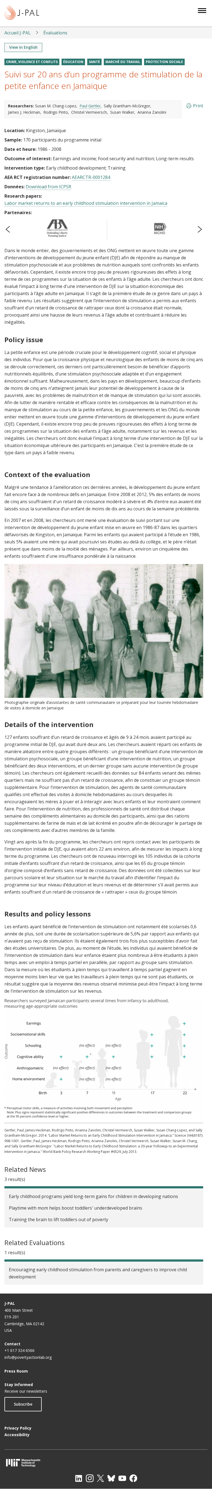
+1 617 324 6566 (19, 1350)
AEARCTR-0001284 (91, 177)
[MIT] (106, 1462)
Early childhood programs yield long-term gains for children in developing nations (93, 1196)
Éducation (73, 61)
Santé (94, 61)
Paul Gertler (90, 105)
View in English (23, 47)
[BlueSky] (111, 1478)
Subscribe (23, 1404)
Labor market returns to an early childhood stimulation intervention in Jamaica (85, 203)
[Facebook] (133, 1478)
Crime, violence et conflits (32, 61)
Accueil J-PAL (17, 33)
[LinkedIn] (79, 1478)
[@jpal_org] (90, 1478)
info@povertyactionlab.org (28, 1357)
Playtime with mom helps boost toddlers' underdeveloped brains (75, 1208)
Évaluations (55, 33)
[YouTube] (122, 1478)
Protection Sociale (164, 61)
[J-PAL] (21, 13)
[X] (100, 1478)
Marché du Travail (122, 61)
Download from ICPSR (48, 187)
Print (198, 106)
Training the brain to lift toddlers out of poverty (58, 1219)
